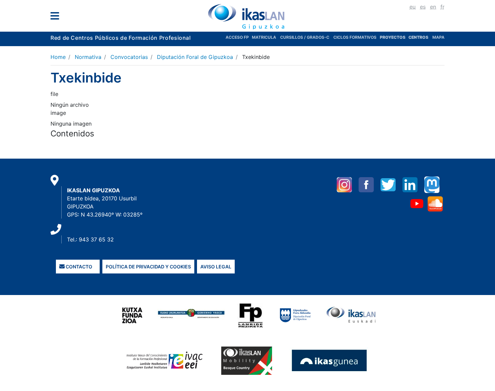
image (58, 112)
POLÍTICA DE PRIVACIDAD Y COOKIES (148, 266)
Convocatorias (129, 57)
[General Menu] (57, 17)
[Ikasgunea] (329, 360)
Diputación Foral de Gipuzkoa (195, 57)
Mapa (438, 37)
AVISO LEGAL (215, 266)
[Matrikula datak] (407, 37)
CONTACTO (78, 266)
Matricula (266, 37)
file (54, 94)
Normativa (88, 57)
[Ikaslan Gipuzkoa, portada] (247, 16)
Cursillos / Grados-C (304, 37)
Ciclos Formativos (354, 37)
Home (58, 57)
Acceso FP (239, 37)
